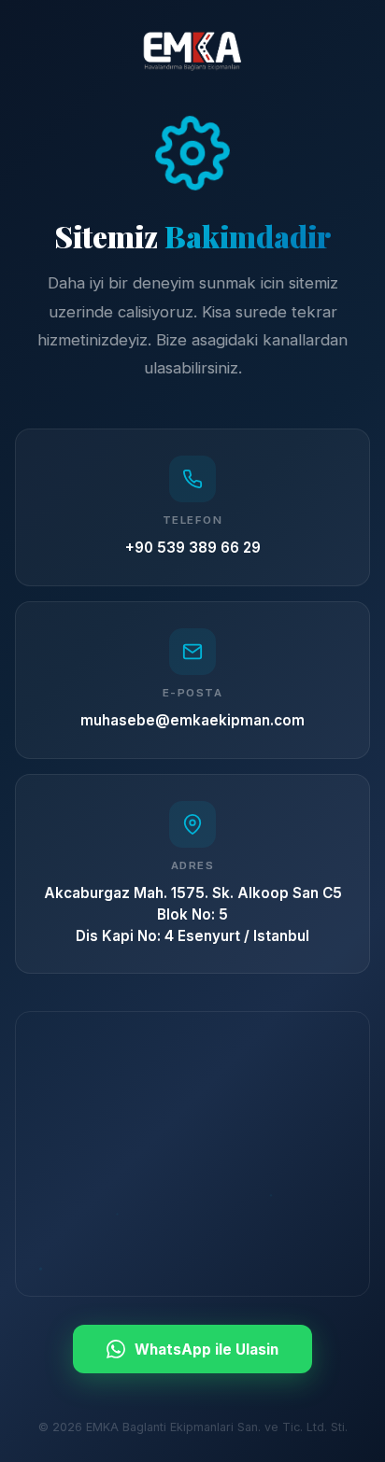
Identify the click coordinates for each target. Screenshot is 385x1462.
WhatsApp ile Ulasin (206, 1349)
